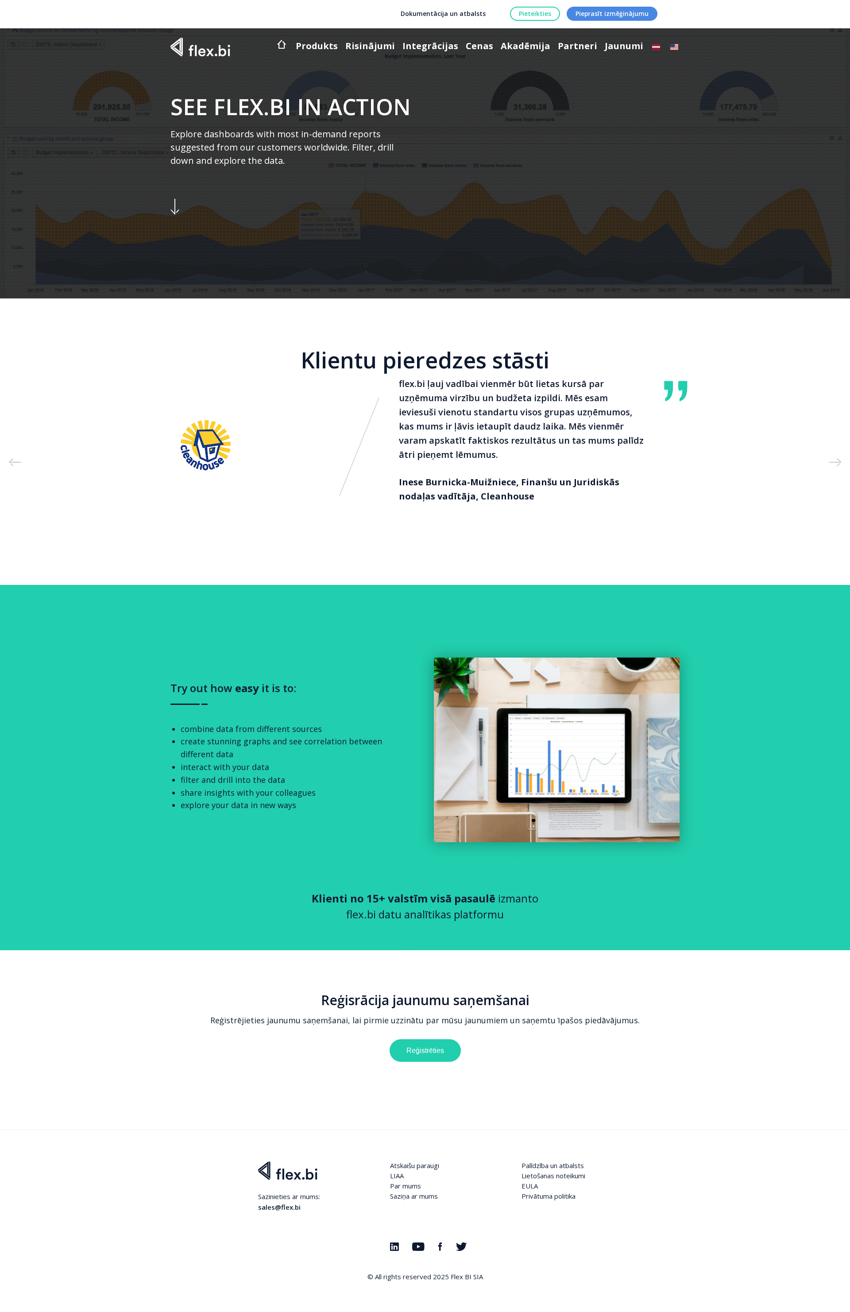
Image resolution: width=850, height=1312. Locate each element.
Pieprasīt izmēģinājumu (612, 13)
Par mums (405, 1185)
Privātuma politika (549, 1196)
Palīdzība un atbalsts (553, 1165)
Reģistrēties (425, 1050)
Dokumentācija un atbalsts (443, 13)
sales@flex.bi (279, 1207)
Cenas (479, 47)
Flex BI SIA (467, 1276)
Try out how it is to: (233, 688)
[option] (425, 447)
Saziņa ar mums (414, 1196)
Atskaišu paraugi (414, 1165)
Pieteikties (535, 13)
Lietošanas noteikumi (553, 1175)
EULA (530, 1185)
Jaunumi (624, 47)
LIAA (397, 1175)
